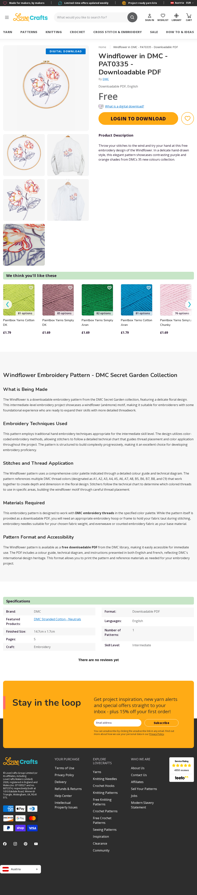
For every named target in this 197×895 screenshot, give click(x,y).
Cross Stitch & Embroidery (117, 32)
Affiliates (137, 782)
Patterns (29, 32)
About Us (137, 768)
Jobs (134, 796)
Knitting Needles (105, 779)
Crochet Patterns (105, 811)
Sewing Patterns (105, 829)
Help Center (63, 796)
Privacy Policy (156, 734)
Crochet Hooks (103, 786)
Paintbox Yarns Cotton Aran (136, 322)
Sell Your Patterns (144, 789)
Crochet (77, 32)
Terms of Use (64, 768)
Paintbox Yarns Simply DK (58, 322)
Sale (154, 32)
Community (101, 850)
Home (102, 47)
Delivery (60, 782)
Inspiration (101, 836)
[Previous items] (7, 304)
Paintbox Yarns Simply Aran (97, 322)
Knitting (54, 32)
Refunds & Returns (68, 789)
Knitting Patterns (105, 793)
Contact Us (139, 775)
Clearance (100, 843)
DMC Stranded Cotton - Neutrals (57, 619)
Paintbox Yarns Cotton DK (18, 322)
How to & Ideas (180, 32)
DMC (106, 79)
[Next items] (189, 304)
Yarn (7, 32)
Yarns (97, 772)
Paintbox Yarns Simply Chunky (176, 322)
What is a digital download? (124, 106)
